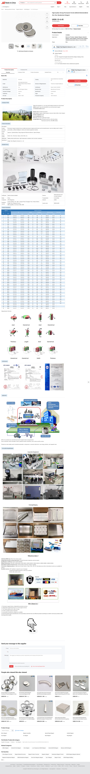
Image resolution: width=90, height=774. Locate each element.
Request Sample (77, 28)
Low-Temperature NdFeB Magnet (39, 748)
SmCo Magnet (26, 748)
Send (11, 666)
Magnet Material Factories (20, 754)
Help (65, 6)
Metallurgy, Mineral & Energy (10, 9)
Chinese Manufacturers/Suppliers (29, 764)
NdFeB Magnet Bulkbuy (68, 757)
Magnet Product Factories (33, 754)
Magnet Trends (58, 757)
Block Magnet (48, 735)
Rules (88, 6)
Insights (78, 764)
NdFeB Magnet (26, 9)
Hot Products (12, 764)
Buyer (58, 6)
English (14, 766)
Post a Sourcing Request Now (38, 666)
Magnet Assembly (27, 733)
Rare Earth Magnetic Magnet (37, 757)
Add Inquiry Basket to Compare (26, 51)
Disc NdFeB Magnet (34, 9)
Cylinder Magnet (70, 733)
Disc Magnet (3, 735)
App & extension (72, 6)
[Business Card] (86, 75)
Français (27, 766)
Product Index (67, 764)
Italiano (38, 766)
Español (18, 766)
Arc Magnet (25, 735)
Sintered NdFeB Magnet (53, 748)
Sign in (87, 3)
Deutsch (42, 766)
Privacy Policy (64, 768)
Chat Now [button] (80, 25)
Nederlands (47, 766)
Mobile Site (74, 764)
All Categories (6, 6)
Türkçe (71, 766)
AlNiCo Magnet (5, 748)
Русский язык (33, 766)
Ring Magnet (69, 735)
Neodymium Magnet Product (58, 754)
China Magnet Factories (7, 754)
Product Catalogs (20, 730)
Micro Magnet (4, 733)
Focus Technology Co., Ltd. (36, 768)
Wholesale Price (47, 764)
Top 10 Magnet (49, 757)
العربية (52, 766)
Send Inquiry (61, 25)
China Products (19, 764)
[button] (61, 72)
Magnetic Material (19, 9)
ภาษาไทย (66, 766)
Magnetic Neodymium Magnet (8, 757)
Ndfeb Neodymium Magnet (22, 757)
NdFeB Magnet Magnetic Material (73, 754)
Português (23, 766)
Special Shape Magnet (49, 733)
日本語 (59, 766)
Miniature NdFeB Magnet (66, 748)
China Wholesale (40, 764)
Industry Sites (53, 764)
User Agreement (52, 768)
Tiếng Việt (75, 766)
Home (2, 9)
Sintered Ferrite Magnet (16, 748)
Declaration (59, 768)
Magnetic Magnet (45, 754)
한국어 (55, 766)
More (2, 759)
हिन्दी (62, 766)
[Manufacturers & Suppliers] (8, 2)
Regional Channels (60, 764)
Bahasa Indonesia (81, 766)
